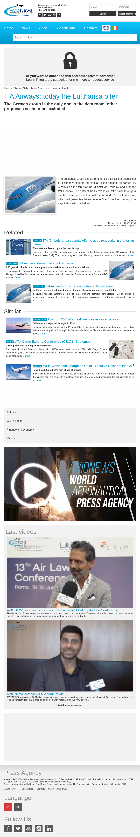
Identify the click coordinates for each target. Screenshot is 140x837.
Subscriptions (66, 28)
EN (7, 807)
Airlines (16, 88)
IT (18, 807)
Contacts (90, 28)
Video (43, 28)
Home (8, 28)
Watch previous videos (70, 705)
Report (64, 88)
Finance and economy (48, 88)
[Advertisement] (70, 150)
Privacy (50, 789)
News (26, 28)
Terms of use (61, 789)
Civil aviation (29, 88)
